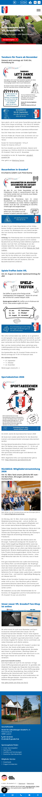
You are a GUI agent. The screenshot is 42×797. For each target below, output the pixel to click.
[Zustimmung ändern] (4, 790)
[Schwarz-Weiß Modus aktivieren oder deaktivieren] (14, 2)
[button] (26, 17)
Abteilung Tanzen (18, 160)
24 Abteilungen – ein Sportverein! (17, 34)
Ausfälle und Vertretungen (12, 752)
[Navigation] (38, 10)
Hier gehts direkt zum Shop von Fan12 (14, 683)
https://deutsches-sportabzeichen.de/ (18, 460)
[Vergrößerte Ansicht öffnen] (21, 91)
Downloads (7, 762)
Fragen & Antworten (10, 764)
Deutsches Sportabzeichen (12, 754)
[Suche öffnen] (35, 2)
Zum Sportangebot (9, 40)
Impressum (22, 783)
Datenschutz (30, 783)
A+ (25, 2)
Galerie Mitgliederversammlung (14, 514)
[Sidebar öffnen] (39, 2)
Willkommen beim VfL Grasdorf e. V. (13, 29)
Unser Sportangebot (10, 748)
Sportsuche (7, 750)
